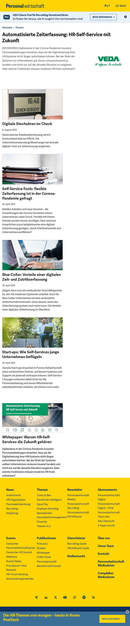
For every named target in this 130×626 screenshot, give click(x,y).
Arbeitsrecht (13, 495)
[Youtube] (65, 598)
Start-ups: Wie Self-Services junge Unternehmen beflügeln (30, 354)
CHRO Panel (44, 557)
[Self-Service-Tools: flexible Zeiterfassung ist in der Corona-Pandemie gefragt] (32, 169)
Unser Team (106, 546)
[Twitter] (55, 598)
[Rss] (94, 598)
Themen (19, 27)
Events (11, 538)
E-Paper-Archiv (106, 525)
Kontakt (103, 554)
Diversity (42, 521)
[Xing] (36, 598)
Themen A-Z (44, 526)
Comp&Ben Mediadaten (106, 575)
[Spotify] (84, 598)
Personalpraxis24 (46, 561)
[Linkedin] (46, 598)
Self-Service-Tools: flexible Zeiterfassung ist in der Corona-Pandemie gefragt (28, 194)
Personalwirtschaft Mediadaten (111, 563)
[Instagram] (74, 598)
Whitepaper (43, 552)
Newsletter (74, 490)
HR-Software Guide (78, 548)
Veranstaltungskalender (20, 578)
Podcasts (42, 543)
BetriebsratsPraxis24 (49, 566)
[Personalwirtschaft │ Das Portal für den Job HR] (25, 6)
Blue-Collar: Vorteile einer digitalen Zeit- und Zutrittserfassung (31, 277)
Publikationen (46, 538)
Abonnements (107, 490)
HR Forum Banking (17, 574)
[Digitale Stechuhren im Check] (32, 104)
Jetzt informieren (102, 17)
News (10, 490)
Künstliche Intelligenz (49, 499)
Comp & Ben (44, 495)
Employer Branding (47, 508)
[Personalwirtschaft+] (107, 6)
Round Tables (13, 561)
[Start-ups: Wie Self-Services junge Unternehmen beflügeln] (32, 332)
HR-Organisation (15, 499)
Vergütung (12, 513)
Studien (41, 548)
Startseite (7, 27)
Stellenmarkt (76, 556)
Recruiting (12, 508)
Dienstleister (76, 538)
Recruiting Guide (77, 543)
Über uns (104, 538)
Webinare (11, 556)
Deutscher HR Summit (19, 552)
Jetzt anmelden (111, 618)
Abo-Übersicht (106, 521)
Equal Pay (42, 504)
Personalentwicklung (18, 504)
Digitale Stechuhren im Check (27, 124)
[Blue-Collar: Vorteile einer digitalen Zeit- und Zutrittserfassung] (32, 255)
